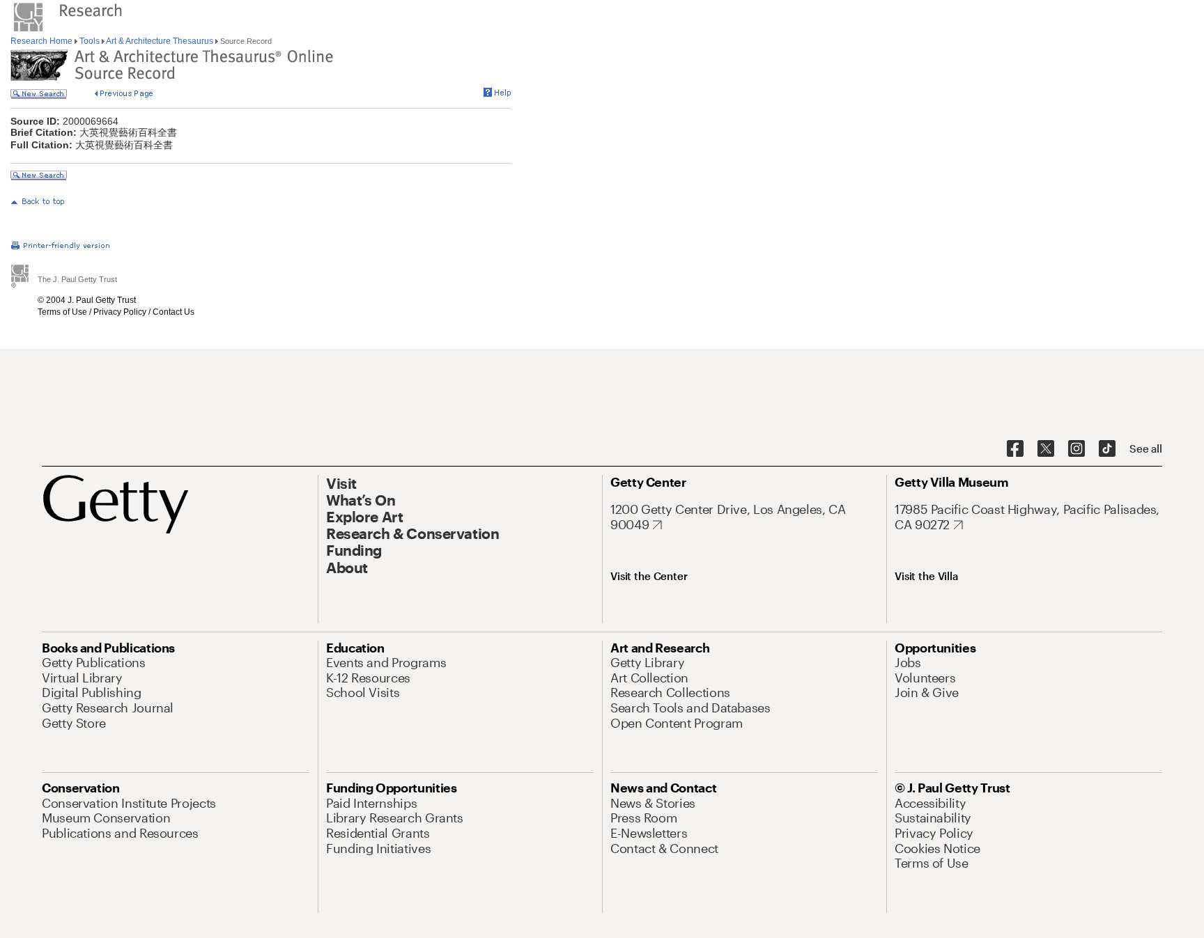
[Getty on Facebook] (1015, 449)
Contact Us (173, 312)
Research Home (42, 41)
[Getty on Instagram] (1076, 449)
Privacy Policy (119, 312)
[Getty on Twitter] (1045, 449)
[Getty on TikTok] (1107, 449)
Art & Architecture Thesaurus (160, 41)
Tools (89, 41)
